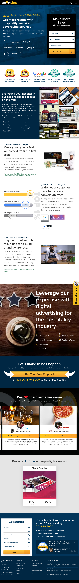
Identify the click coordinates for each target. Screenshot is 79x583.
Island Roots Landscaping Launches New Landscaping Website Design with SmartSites (61, 565)
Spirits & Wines (68, 335)
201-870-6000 (71, 3)
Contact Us (19, 573)
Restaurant (43, 345)
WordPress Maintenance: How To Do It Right (59, 570)
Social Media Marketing (7, 575)
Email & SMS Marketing (7, 572)
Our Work (34, 566)
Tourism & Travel (68, 340)
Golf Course (44, 335)
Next (75, 552)
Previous (72, 552)
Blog (33, 573)
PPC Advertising (5, 567)
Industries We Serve (37, 571)
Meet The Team (20, 568)
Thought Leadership (37, 563)
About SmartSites (21, 563)
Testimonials (20, 566)
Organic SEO (4, 570)
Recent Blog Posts (52, 561)
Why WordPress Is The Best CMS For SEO (58, 575)
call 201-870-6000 (28, 379)
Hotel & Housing (45, 340)
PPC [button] (28, 461)
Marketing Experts (10, 15)
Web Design (4, 565)
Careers (19, 571)
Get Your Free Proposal (39, 374)
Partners (34, 568)
